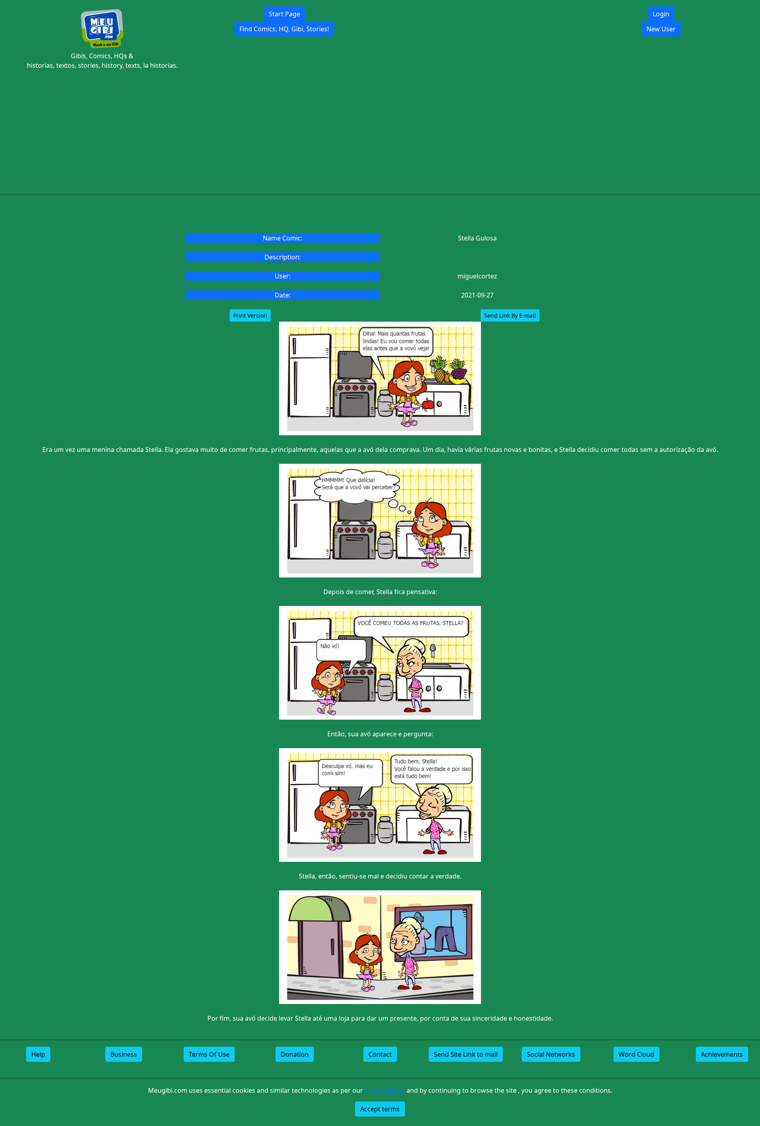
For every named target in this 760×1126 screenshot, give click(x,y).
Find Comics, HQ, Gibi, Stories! (284, 29)
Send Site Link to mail (466, 1054)
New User (661, 29)
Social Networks (551, 1054)
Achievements (722, 1054)
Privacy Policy (385, 1090)
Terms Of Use (209, 1054)
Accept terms (380, 1109)
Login (661, 14)
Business (123, 1054)
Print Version (250, 315)
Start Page (284, 14)
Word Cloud (636, 1054)
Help (38, 1054)
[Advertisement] (380, 131)
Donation (295, 1054)
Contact (380, 1054)
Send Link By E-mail (510, 315)
